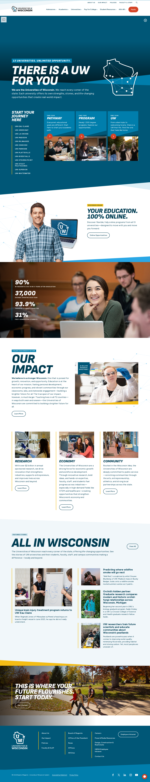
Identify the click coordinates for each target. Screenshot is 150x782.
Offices (71, 748)
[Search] (136, 2)
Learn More (18, 414)
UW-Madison (21, 138)
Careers (98, 733)
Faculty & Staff (125, 2)
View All (132, 546)
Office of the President (78, 738)
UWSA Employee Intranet (101, 750)
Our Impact (102, 2)
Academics (63, 9)
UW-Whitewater (23, 173)
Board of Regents (75, 733)
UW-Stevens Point (24, 160)
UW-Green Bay (21, 130)
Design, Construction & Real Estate (104, 744)
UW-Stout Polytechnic (21, 165)
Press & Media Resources (105, 738)
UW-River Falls (22, 156)
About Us (91, 2)
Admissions (50, 9)
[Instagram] (131, 775)
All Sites (71, 753)
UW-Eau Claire (22, 126)
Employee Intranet (128, 734)
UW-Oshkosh (21, 145)
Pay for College (90, 9)
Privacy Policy (73, 775)
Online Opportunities (98, 235)
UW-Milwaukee (22, 141)
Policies (113, 2)
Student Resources (107, 9)
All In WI (122, 9)
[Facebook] (113, 775)
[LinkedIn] (125, 775)
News (70, 743)
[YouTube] (136, 775)
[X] (119, 775)
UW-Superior (21, 170)
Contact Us (99, 756)
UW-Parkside (21, 149)
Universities (76, 9)
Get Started (23, 705)
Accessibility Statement (59, 775)
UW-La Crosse (21, 134)
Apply (133, 9)
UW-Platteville (22, 153)
